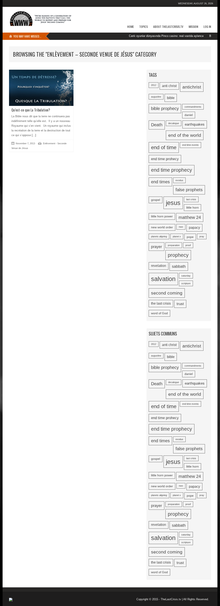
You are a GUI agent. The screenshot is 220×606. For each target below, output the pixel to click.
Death (156, 124)
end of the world (184, 135)
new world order (162, 227)
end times (160, 181)
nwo (181, 227)
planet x (177, 236)
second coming (166, 292)
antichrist (191, 86)
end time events (190, 145)
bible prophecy (165, 108)
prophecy (178, 255)
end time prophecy (171, 170)
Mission (193, 26)
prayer (156, 246)
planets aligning (159, 236)
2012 (153, 85)
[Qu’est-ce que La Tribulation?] (41, 88)
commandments (193, 106)
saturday (186, 275)
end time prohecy (165, 159)
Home (130, 26)
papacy (194, 227)
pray (201, 236)
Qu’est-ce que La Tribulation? (30, 110)
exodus (179, 180)
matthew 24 (190, 217)
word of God (159, 313)
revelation (158, 266)
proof (188, 245)
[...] (33, 135)
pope (190, 237)
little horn (192, 207)
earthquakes (195, 124)
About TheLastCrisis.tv (168, 26)
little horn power (162, 216)
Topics (143, 26)
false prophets (189, 189)
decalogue (173, 123)
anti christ (169, 86)
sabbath (179, 266)
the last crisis (161, 303)
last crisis (191, 199)
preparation (174, 245)
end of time (163, 147)
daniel (189, 115)
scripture (186, 283)
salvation (163, 278)
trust (180, 304)
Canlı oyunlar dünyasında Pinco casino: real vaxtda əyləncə (155, 36)
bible (170, 98)
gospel (155, 199)
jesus (173, 202)
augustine (156, 96)
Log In (207, 26)
